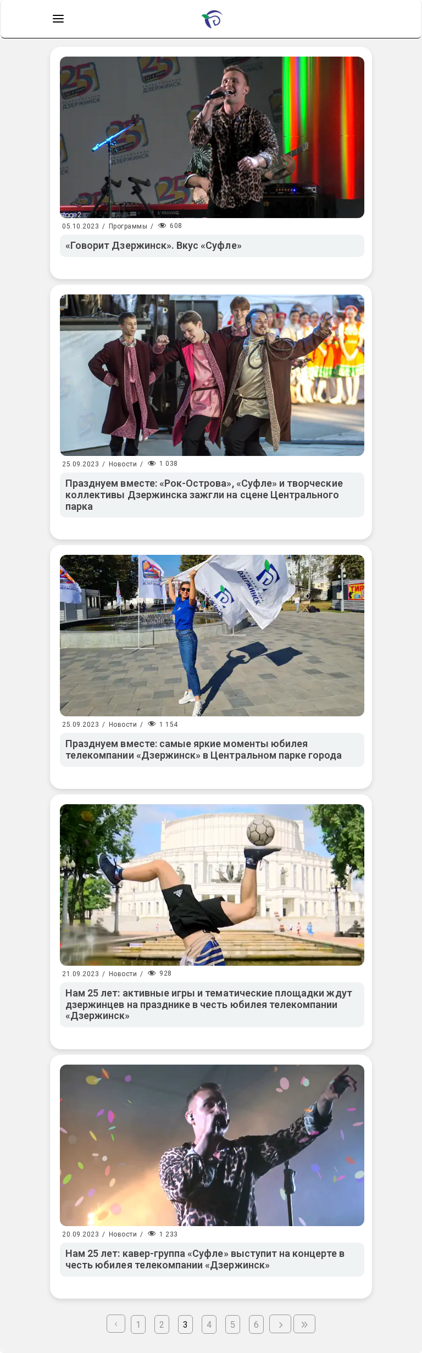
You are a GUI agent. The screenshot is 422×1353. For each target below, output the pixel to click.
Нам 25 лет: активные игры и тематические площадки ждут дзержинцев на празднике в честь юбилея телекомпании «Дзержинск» (208, 1004)
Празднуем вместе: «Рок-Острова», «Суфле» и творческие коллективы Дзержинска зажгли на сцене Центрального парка (204, 494)
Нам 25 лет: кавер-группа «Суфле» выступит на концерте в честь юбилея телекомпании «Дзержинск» (205, 1259)
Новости (123, 464)
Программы (128, 226)
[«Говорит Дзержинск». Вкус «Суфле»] (212, 137)
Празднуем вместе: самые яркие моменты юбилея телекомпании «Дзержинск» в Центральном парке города (203, 749)
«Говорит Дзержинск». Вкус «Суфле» (153, 245)
